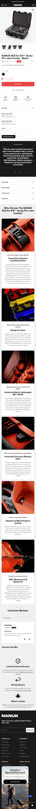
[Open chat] (32, 805)
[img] (8, 625)
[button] (18, 65)
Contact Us (23, 765)
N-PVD (21, 750)
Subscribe (30, 730)
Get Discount (15, 782)
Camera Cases (6, 765)
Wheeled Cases (6, 753)
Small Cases (5, 742)
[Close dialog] (26, 768)
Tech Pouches (24, 747)
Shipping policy (30, 802)
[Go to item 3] (14, 47)
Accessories (5, 756)
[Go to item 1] (4, 47)
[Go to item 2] (9, 47)
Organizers (23, 744)
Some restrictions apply (24, 690)
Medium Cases (6, 744)
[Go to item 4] (20, 47)
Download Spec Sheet (8, 136)
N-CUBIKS (22, 753)
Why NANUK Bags (24, 756)
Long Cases (5, 750)
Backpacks (23, 742)
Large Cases (5, 747)
